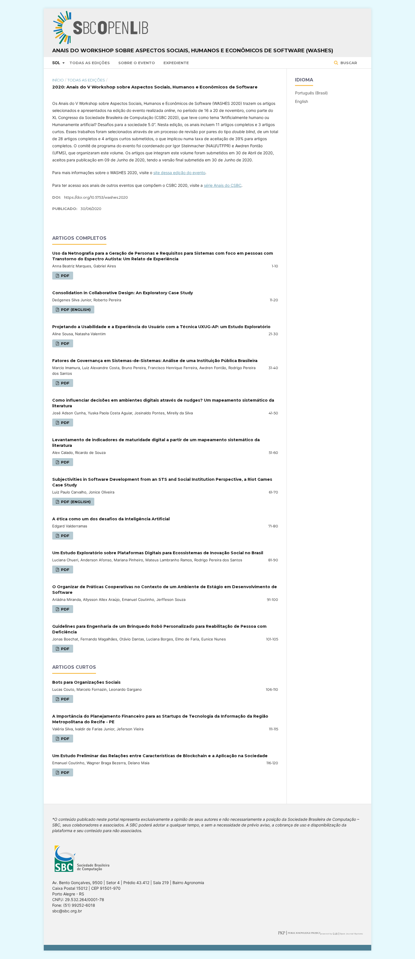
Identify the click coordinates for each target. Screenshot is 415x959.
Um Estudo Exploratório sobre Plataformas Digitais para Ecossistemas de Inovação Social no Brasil (157, 552)
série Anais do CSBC (222, 185)
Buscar (348, 62)
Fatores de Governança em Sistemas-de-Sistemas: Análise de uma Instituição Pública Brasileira (154, 360)
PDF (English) (75, 309)
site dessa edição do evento (179, 172)
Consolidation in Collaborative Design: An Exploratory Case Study (122, 292)
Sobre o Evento (136, 62)
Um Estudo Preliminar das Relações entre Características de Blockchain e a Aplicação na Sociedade (160, 755)
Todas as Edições (89, 62)
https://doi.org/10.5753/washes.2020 (96, 197)
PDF (64, 275)
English (301, 101)
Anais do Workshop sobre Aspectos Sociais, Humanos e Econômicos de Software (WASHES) (192, 50)
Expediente (176, 62)
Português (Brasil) (311, 92)
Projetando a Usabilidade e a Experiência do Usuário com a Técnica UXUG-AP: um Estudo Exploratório (161, 326)
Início (58, 80)
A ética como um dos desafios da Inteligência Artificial (111, 518)
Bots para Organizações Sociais (86, 682)
